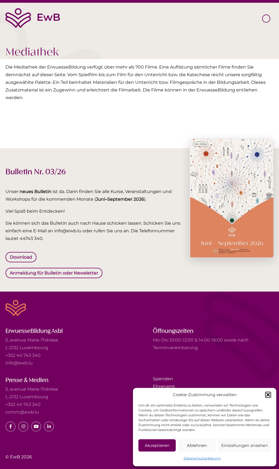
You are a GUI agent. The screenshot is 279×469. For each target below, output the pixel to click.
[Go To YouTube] (36, 426)
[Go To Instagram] (23, 426)
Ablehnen (197, 445)
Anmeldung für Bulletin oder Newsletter (54, 272)
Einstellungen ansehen (244, 445)
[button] (268, 394)
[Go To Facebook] (10, 426)
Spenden (163, 378)
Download (21, 257)
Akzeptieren (157, 445)
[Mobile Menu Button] (266, 18)
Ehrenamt (164, 386)
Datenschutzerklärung (202, 458)
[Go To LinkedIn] (49, 426)
